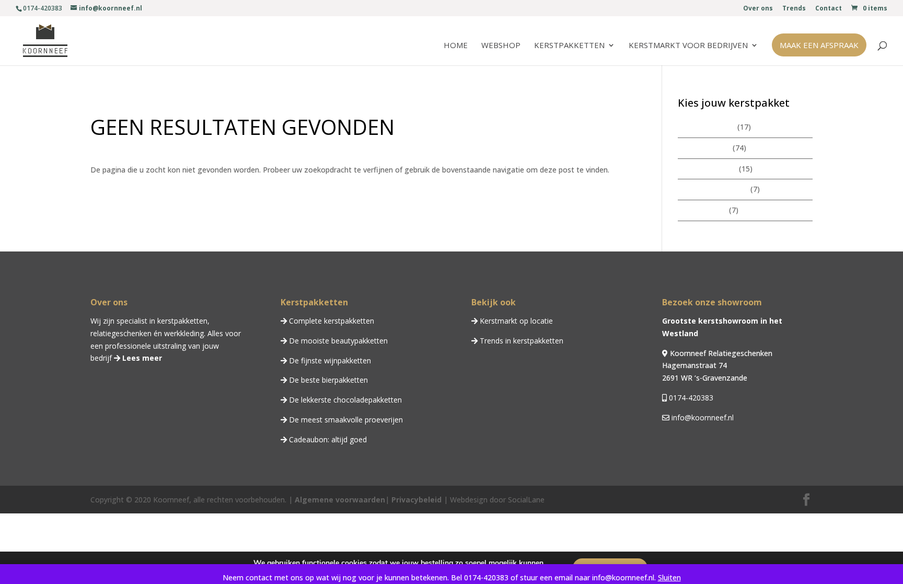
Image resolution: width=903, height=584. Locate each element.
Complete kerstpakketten (330, 321)
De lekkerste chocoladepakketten (344, 400)
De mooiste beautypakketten (337, 341)
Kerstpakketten (569, 45)
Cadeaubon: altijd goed (327, 439)
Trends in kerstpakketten (520, 341)
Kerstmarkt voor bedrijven (688, 45)
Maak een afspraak (819, 45)
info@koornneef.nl (701, 417)
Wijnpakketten (702, 210)
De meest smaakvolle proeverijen (345, 420)
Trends (794, 9)
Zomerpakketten (706, 127)
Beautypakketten (707, 169)
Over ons (758, 9)
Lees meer (141, 358)
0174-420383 (690, 398)
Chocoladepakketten (713, 189)
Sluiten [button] (669, 577)
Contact (828, 9)
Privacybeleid (415, 500)
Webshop (500, 45)
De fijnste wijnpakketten (329, 360)
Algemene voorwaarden (340, 500)
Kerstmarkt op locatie (515, 321)
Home (456, 45)
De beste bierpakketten (327, 380)
